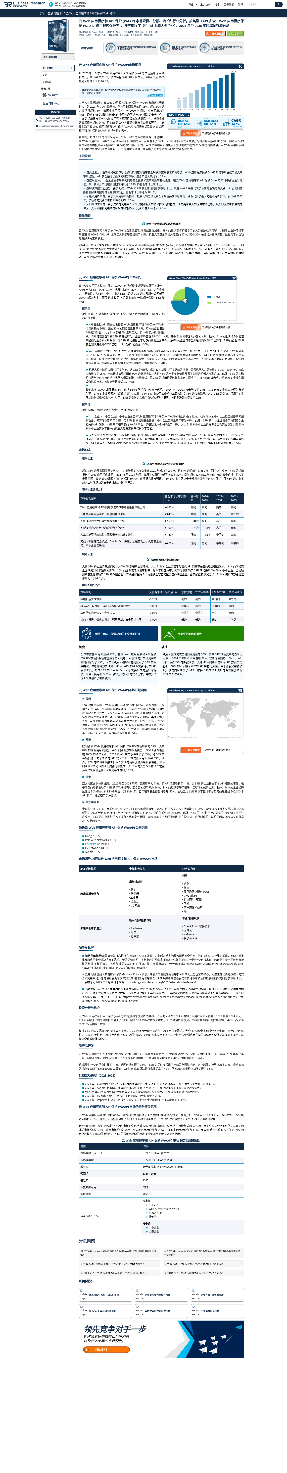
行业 (191, 4)
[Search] (279, 4)
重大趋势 (205, 4)
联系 (240, 4)
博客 (217, 4)
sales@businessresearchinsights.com (56, 126)
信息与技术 (54, 13)
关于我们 (229, 4)
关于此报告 (48, 67)
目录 (45, 75)
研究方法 (47, 81)
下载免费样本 (193, 133)
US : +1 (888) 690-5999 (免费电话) (54, 118)
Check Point (92, 844)
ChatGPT (53, 95)
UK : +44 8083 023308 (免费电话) (54, 121)
